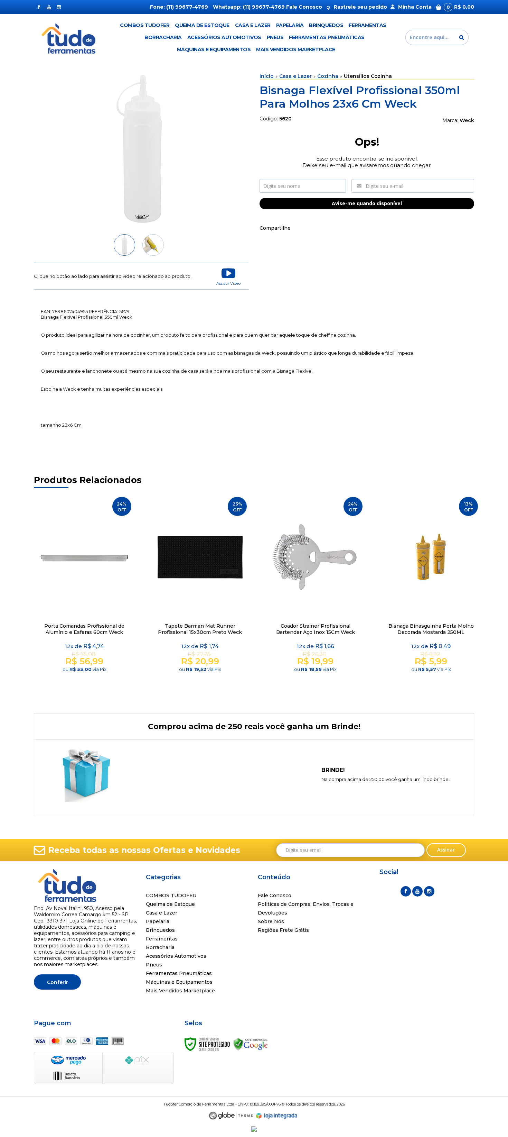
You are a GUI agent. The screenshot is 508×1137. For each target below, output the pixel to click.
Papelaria (157, 921)
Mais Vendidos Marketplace (180, 991)
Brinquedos (160, 930)
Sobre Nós (271, 921)
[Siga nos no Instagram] (59, 7)
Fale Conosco (304, 7)
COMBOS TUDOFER (171, 895)
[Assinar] (446, 850)
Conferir (57, 982)
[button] (228, 276)
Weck (467, 120)
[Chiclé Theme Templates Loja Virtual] (231, 1116)
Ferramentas (162, 939)
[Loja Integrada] (277, 1116)
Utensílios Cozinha (368, 76)
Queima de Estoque (170, 904)
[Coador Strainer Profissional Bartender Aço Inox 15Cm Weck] (315, 596)
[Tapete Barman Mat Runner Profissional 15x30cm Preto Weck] (200, 596)
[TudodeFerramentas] (70, 37)
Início (267, 76)
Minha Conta (415, 7)
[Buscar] (461, 37)
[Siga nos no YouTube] (417, 891)
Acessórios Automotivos (176, 956)
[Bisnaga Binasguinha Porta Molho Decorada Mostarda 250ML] (431, 596)
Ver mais (85, 685)
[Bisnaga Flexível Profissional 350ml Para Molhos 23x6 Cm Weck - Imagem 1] (124, 245)
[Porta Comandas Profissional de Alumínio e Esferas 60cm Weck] (84, 596)
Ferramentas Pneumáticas (179, 973)
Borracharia (160, 947)
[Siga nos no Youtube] (49, 7)
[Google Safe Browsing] (250, 1044)
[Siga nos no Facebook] (39, 7)
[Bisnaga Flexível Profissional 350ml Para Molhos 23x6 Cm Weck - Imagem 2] (153, 245)
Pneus (154, 965)
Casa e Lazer (295, 76)
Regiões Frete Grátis (283, 930)
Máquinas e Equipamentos (179, 982)
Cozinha (327, 76)
